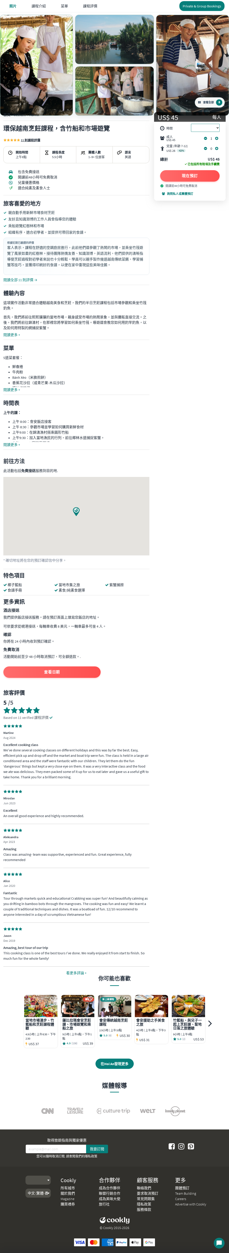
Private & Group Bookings (202, 6)
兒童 (177, 148)
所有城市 (68, 1188)
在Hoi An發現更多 (115, 1064)
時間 (169, 128)
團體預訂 (182, 1188)
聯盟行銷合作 (109, 1193)
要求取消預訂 (147, 1193)
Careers (180, 1198)
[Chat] (219, 1243)
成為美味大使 (109, 1198)
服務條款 (144, 1209)
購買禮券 (68, 1204)
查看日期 (52, 672)
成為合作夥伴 (109, 1188)
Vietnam (19, 115)
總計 (164, 160)
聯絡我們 (144, 1188)
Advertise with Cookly (190, 1204)
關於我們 (68, 1193)
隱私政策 (91, 1156)
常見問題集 (146, 1198)
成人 (170, 138)
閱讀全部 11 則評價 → (20, 280)
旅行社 (104, 1204)
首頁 (7, 115)
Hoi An (34, 115)
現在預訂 (190, 175)
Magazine (67, 1198)
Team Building (185, 1193)
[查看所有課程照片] (36, 65)
